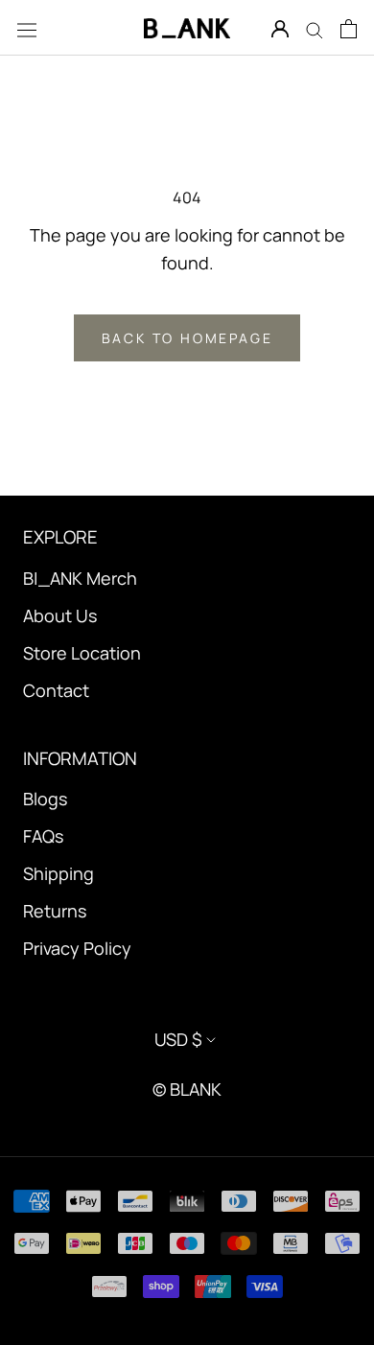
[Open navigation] (26, 28)
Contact (56, 690)
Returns (54, 910)
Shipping (58, 873)
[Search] (314, 27)
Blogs (45, 798)
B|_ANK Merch (80, 578)
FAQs (43, 835)
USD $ (178, 1039)
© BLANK (187, 1089)
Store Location (82, 652)
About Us (60, 615)
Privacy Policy (77, 948)
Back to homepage (187, 338)
